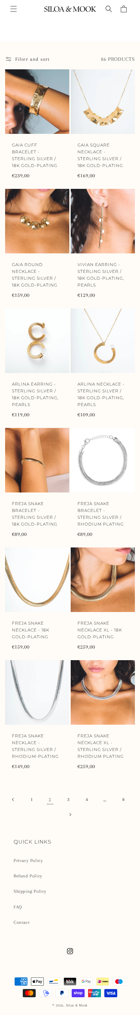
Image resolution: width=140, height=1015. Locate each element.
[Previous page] (13, 799)
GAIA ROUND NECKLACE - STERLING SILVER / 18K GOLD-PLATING (34, 275)
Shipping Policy (30, 891)
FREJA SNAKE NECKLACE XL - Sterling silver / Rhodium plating (100, 746)
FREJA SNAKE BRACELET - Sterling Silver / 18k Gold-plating (34, 514)
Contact (22, 922)
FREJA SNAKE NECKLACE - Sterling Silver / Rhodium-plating (35, 746)
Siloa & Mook (77, 1005)
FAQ (18, 906)
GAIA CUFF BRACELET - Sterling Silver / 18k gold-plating (34, 155)
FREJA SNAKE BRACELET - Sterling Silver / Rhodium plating (100, 514)
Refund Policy (28, 875)
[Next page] (70, 814)
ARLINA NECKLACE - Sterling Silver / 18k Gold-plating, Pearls (101, 394)
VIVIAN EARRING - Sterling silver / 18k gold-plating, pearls (100, 275)
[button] (13, 8)
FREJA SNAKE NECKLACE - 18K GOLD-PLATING (30, 630)
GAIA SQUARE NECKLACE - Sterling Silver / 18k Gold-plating (100, 155)
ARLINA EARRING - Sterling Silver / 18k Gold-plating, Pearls (35, 394)
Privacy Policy (28, 860)
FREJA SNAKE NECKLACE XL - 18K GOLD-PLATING (99, 630)
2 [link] (50, 799)
